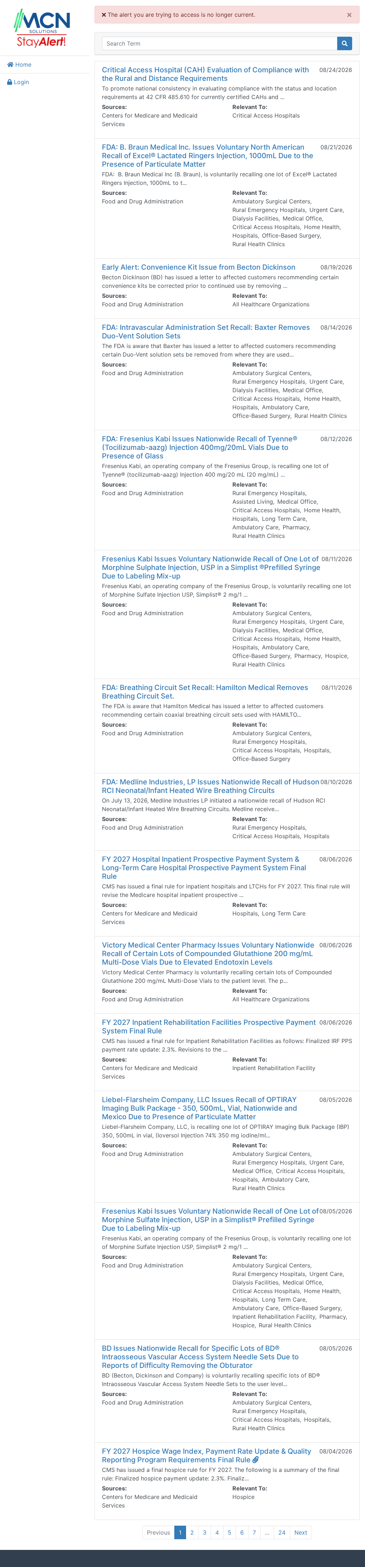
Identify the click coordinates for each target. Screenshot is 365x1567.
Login (20, 81)
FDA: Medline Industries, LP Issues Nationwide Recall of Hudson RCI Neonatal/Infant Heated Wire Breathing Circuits (210, 786)
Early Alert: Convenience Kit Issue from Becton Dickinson (198, 267)
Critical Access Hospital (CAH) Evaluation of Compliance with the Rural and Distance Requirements (205, 74)
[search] (344, 43)
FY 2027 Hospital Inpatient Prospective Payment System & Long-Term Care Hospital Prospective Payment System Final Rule (204, 868)
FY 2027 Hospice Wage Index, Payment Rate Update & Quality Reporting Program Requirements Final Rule (206, 1455)
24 (282, 1532)
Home (22, 64)
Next (300, 1532)
